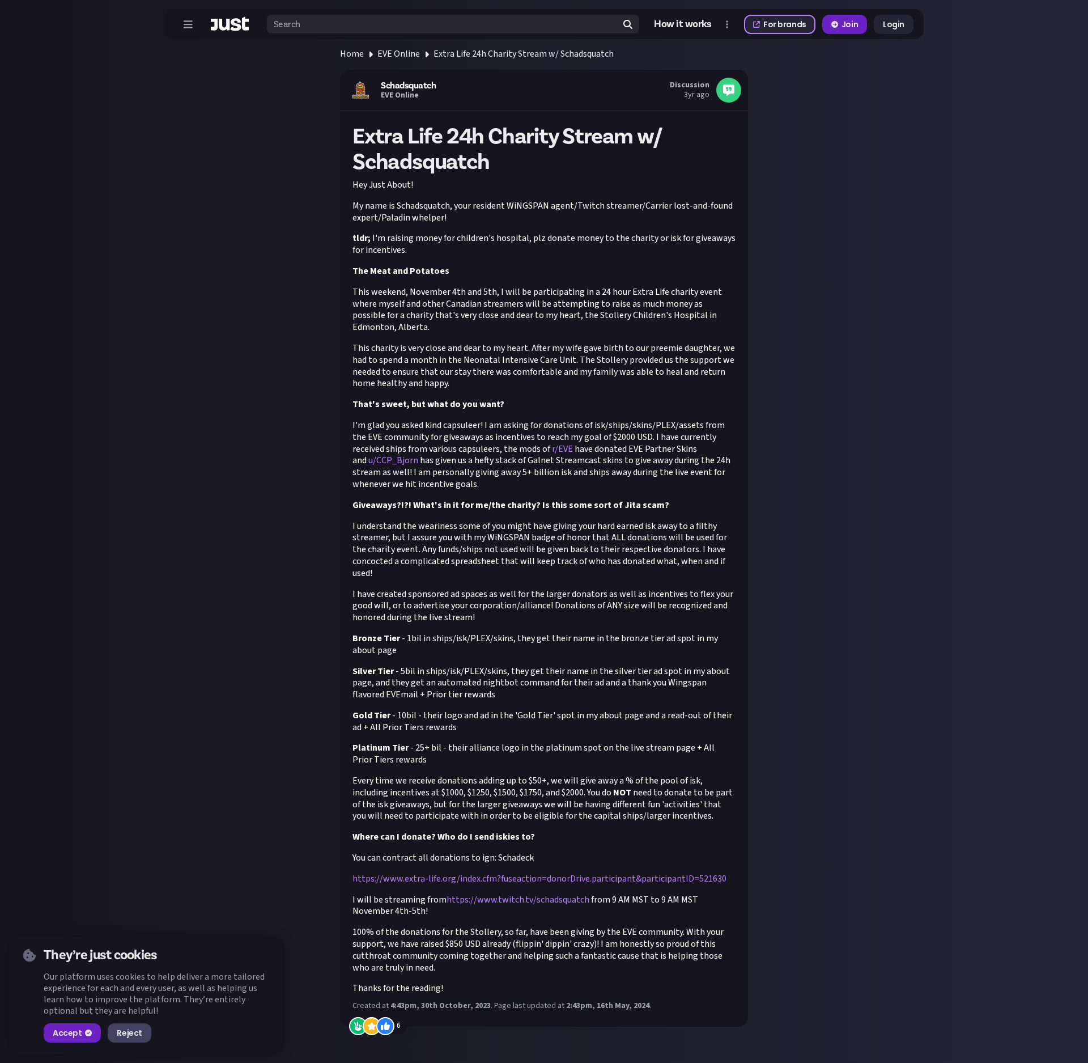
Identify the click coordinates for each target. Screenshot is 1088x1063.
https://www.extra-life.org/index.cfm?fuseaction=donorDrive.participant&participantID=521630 (539, 879)
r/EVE (562, 449)
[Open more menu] (727, 24)
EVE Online (398, 54)
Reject (129, 1033)
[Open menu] (188, 24)
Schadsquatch (408, 85)
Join (850, 24)
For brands (784, 24)
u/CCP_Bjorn (393, 460)
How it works (683, 24)
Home (352, 54)
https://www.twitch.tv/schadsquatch (518, 899)
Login (893, 24)
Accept (67, 1033)
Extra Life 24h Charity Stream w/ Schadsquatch (524, 54)
